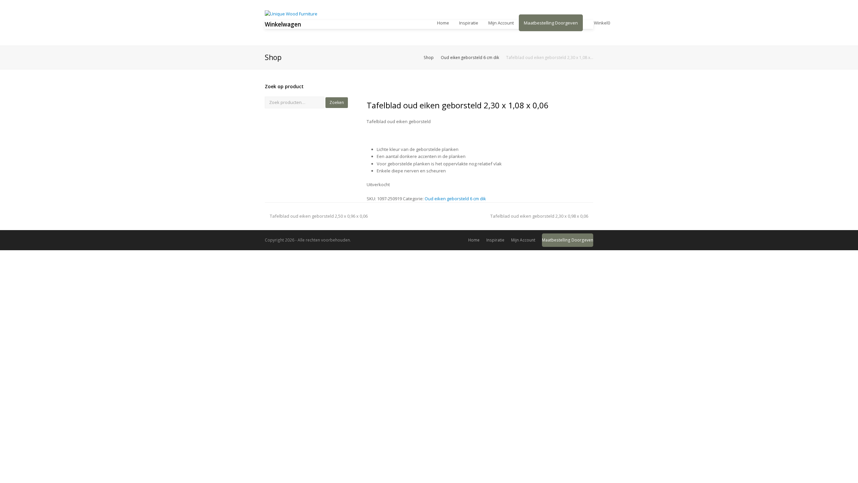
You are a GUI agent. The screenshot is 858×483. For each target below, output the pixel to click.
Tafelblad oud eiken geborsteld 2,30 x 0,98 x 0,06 (539, 216)
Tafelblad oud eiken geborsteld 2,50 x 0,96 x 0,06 (318, 216)
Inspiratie (495, 240)
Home (474, 240)
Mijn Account (523, 240)
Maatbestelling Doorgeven (567, 240)
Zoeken (336, 102)
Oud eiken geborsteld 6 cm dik (455, 199)
